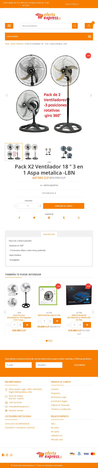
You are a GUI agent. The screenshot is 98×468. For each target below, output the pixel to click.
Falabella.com (56, 435)
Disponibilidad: (48, 193)
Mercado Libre (57, 439)
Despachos (55, 393)
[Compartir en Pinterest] (49, 218)
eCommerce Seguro (59, 401)
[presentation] (7, 95)
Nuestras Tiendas (16, 410)
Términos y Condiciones (61, 409)
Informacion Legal (58, 397)
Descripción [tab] (49, 234)
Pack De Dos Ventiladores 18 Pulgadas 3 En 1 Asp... (19, 317)
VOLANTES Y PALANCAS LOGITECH (20, 427)
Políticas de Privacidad (60, 405)
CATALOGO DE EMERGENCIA (17, 423)
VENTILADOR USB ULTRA (49, 315)
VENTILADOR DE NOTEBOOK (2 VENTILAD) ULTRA (79, 317)
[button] (47, 341)
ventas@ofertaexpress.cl (19, 406)
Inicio (53, 423)
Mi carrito (55, 427)
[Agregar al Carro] (27, 325)
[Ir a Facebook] (3, 455)
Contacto (55, 389)
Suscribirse (79, 365)
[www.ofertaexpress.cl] (48, 16)
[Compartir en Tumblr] (64, 218)
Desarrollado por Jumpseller (75, 465)
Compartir (49, 214)
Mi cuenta (55, 431)
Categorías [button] (12, 36)
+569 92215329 (15, 402)
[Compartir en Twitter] (34, 218)
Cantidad (28, 201)
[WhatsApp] (11, 455)
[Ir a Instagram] (7, 455)
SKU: (41, 185)
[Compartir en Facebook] (19, 218)
